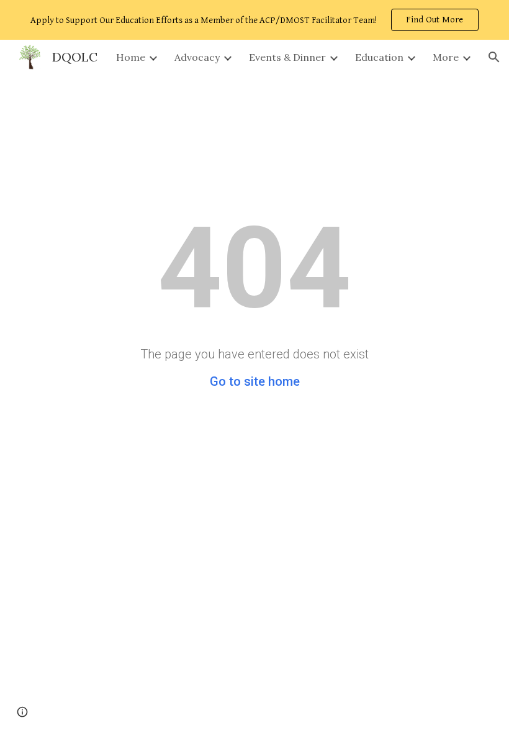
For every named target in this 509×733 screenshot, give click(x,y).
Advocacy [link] (197, 57)
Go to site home (255, 381)
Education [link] (379, 57)
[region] (254, 20)
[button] (494, 57)
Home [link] (130, 57)
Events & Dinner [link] (287, 57)
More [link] (446, 57)
